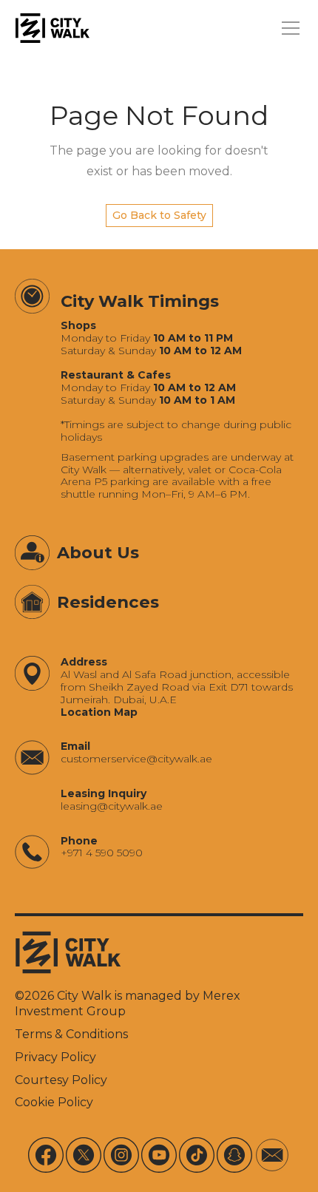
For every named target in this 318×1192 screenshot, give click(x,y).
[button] (287, 28)
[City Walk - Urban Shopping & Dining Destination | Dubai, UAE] (52, 28)
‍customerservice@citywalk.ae (136, 759)
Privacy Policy (55, 1057)
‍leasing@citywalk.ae (112, 806)
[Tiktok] (196, 1155)
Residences (108, 602)
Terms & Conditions (71, 1034)
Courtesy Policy (61, 1080)
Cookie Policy (54, 1102)
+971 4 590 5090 (102, 853)
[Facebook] (46, 1155)
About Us (98, 552)
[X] (83, 1155)
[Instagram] (121, 1155)
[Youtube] (159, 1155)
